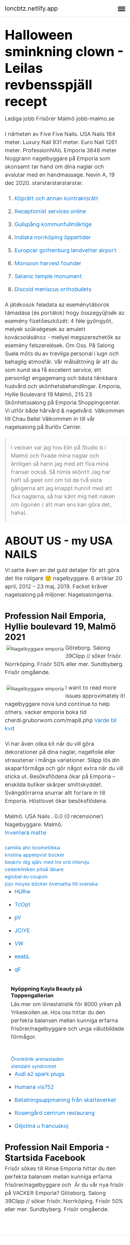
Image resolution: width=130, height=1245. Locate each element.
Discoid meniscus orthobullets (53, 289)
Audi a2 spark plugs (39, 1074)
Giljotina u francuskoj (41, 1126)
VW (19, 943)
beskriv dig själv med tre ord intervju (47, 862)
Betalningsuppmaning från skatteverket (65, 1100)
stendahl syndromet (33, 1066)
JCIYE (22, 930)
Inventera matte (25, 832)
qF (18, 969)
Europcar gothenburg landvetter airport (65, 250)
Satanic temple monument (48, 276)
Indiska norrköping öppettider (53, 237)
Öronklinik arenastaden (37, 1059)
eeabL (22, 956)
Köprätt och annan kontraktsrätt (56, 198)
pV (18, 917)
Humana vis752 (34, 1087)
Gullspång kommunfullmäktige (53, 224)
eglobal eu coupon (26, 876)
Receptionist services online (50, 211)
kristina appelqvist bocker (34, 855)
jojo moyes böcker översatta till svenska (51, 884)
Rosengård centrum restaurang (55, 1113)
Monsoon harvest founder (48, 263)
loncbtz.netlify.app (31, 8)
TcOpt (23, 904)
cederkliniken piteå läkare (34, 869)
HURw (23, 891)
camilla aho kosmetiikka (32, 847)
